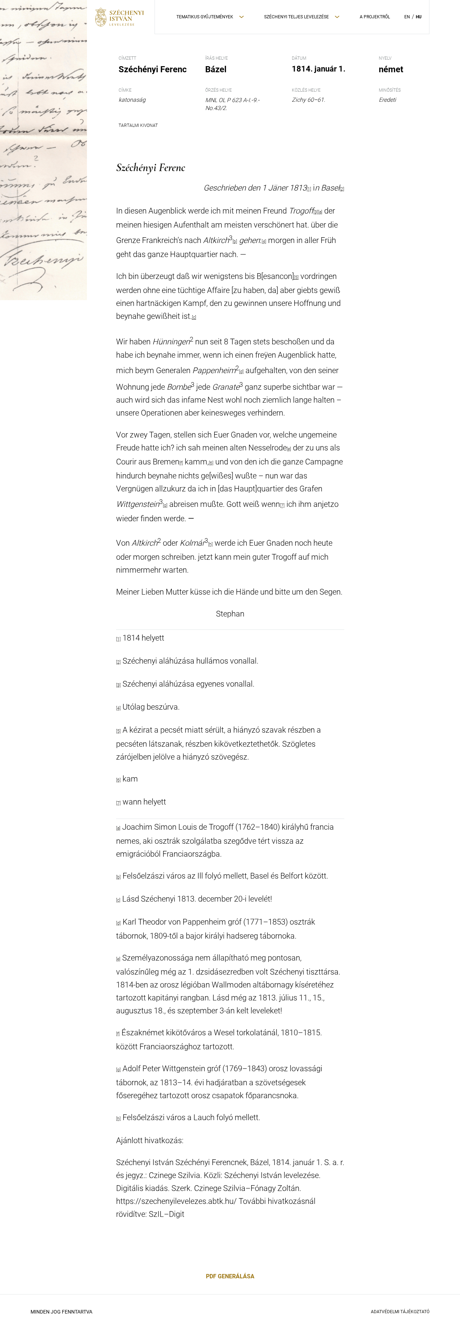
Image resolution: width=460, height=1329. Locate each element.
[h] (210, 544)
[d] (241, 371)
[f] (181, 463)
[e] (289, 449)
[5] (296, 277)
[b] (235, 241)
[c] (194, 317)
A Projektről (375, 16)
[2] (342, 189)
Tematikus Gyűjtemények (204, 16)
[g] (165, 505)
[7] (282, 505)
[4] (264, 241)
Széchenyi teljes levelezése (296, 16)
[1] (118, 639)
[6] (211, 463)
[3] (315, 212)
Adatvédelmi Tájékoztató (400, 1311)
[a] (320, 212)
